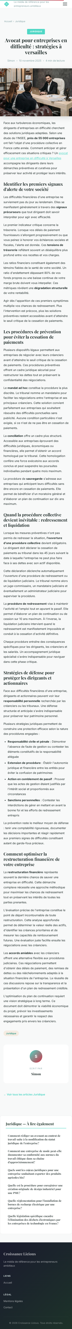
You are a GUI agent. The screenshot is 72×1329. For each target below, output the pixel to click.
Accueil (8, 21)
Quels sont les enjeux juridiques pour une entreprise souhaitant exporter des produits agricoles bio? (34, 1173)
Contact (8, 1307)
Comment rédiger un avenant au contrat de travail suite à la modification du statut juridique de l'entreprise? (34, 1139)
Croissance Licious (19, 1253)
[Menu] (65, 4)
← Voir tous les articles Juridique (24, 1094)
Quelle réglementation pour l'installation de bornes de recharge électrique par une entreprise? (35, 1204)
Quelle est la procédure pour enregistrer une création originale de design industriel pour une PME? (35, 1189)
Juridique (20, 21)
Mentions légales (13, 1301)
